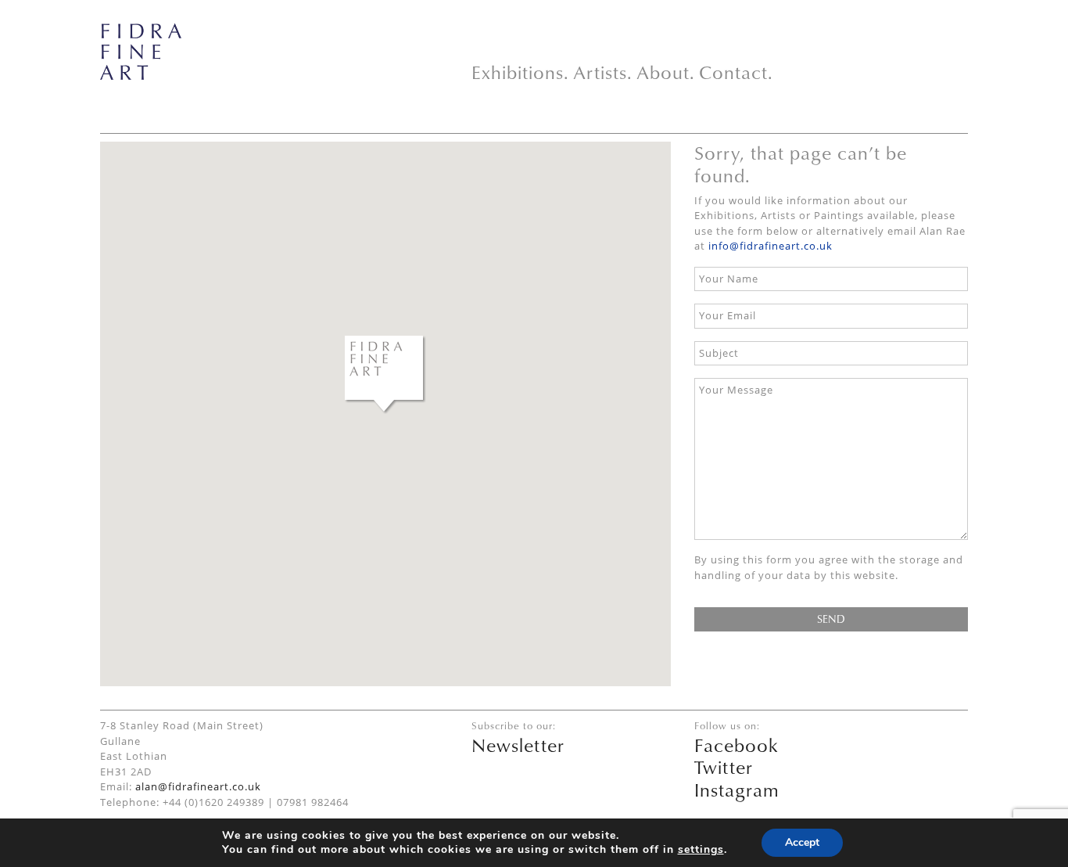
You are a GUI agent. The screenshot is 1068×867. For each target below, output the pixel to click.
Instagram (736, 789)
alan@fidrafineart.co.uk (198, 786)
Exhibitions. (520, 72)
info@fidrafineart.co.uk (770, 246)
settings (701, 850)
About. (665, 72)
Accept (802, 842)
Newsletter (517, 745)
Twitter (723, 767)
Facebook (736, 745)
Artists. (603, 72)
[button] (385, 375)
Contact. (736, 72)
